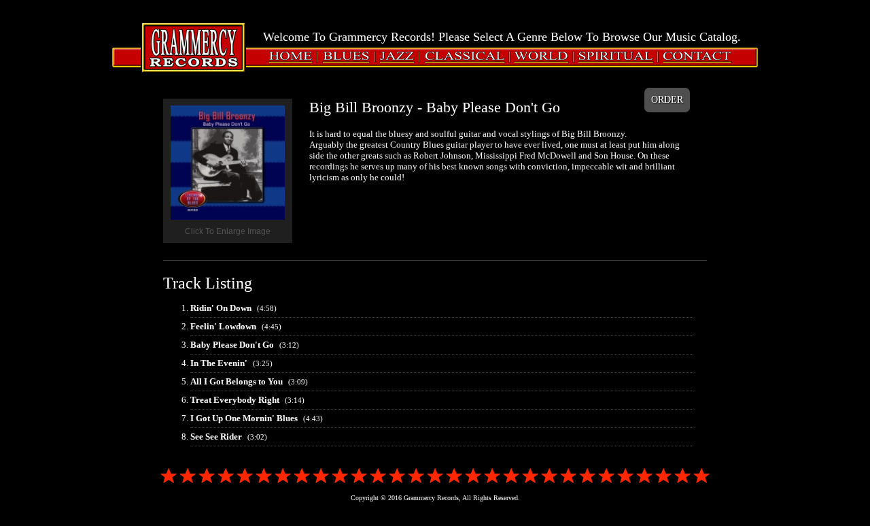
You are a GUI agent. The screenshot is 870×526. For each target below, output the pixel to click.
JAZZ (389, 56)
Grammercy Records (194, 42)
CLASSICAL (451, 56)
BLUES (336, 56)
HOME (284, 56)
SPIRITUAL (602, 56)
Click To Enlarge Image (228, 231)
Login (28, 22)
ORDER (667, 100)
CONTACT (685, 56)
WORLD (530, 56)
